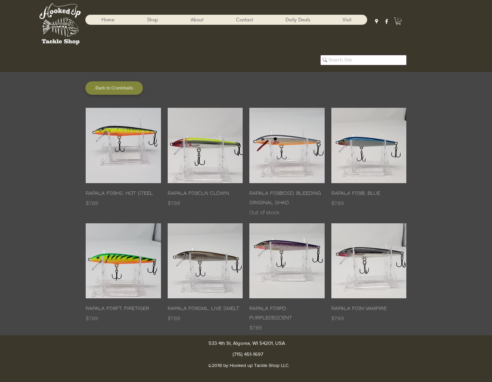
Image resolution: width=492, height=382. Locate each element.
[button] (152, 20)
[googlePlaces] (376, 21)
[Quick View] (123, 145)
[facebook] (386, 21)
